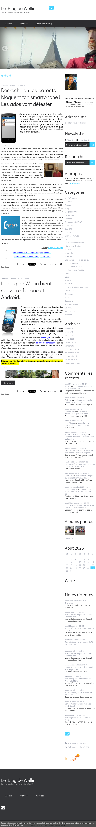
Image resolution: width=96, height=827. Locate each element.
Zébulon (68, 314)
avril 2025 (69, 335)
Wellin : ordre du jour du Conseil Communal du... (79, 476)
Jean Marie (69, 423)
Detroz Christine (72, 450)
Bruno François (71, 489)
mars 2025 (69, 339)
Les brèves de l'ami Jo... (75, 270)
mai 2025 (69, 332)
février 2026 (70, 328)
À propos (40, 795)
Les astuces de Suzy (73, 266)
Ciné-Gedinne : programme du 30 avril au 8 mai (79, 643)
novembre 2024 (72, 352)
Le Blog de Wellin (18, 8)
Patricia (68, 400)
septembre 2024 (72, 359)
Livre (67, 273)
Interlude (69, 253)
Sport (67, 297)
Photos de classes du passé (77, 287)
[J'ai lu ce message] (93, 823)
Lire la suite (8, 383)
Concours (69, 225)
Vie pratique (70, 311)
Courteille (69, 505)
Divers (67, 239)
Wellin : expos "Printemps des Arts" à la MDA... (78, 679)
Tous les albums (71, 538)
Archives (24, 23)
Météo (68, 280)
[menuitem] (8, 23)
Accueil (8, 23)
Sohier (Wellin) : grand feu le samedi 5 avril (78, 704)
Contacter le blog (44, 23)
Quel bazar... (70, 290)
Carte (70, 580)
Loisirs (67, 277)
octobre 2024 (71, 356)
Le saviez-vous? (72, 263)
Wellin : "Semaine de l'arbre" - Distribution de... (78, 491)
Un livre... (68, 308)
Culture (68, 232)
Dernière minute (72, 236)
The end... (69, 603)
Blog (67, 208)
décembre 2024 (72, 349)
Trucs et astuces (72, 304)
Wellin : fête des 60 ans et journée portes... (79, 629)
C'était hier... (70, 215)
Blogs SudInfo (71, 212)
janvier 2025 (70, 346)
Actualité (68, 201)
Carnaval (68, 218)
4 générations (71, 198)
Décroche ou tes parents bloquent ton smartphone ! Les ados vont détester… (30, 97)
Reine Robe (70, 411)
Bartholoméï (70, 464)
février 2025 (70, 342)
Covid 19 (68, 229)
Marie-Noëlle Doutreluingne (77, 434)
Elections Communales (74, 243)
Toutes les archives (72, 363)
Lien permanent (49, 264)
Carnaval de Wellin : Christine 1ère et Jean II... (79, 437)
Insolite (68, 249)
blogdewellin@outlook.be (75, 123)
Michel (67, 386)
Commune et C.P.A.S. (73, 222)
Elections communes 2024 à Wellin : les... (78, 387)
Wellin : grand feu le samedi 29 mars (78, 718)
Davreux (68, 475)
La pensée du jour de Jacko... (77, 260)
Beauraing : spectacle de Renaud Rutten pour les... (79, 668)
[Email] (51, 7)
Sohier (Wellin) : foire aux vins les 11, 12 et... (79, 693)
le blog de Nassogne (55, 248)
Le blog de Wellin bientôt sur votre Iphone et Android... (28, 290)
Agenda (68, 205)
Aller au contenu (8, 2)
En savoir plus (18, 825)
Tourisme (69, 301)
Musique (68, 284)
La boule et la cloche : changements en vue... (79, 401)
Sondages (69, 294)
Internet (68, 256)
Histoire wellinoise (73, 246)
